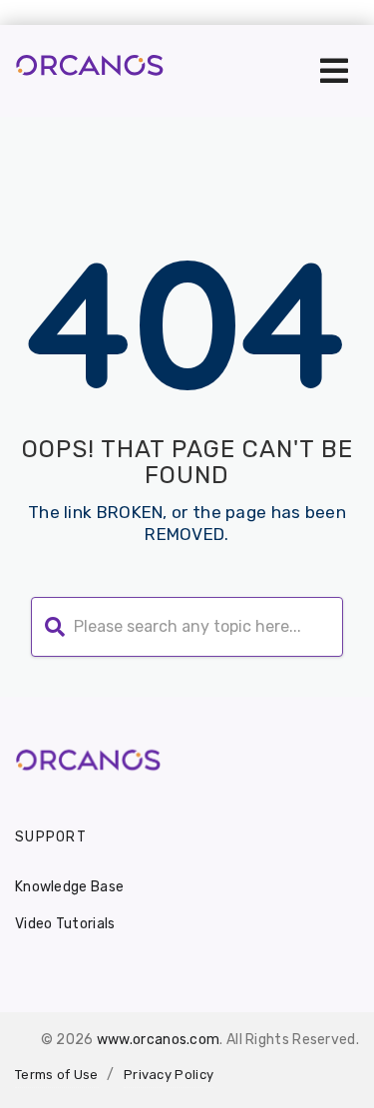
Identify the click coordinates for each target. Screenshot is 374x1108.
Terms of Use (57, 1074)
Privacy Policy (168, 1074)
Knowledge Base (69, 886)
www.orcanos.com (158, 1039)
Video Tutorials (65, 923)
